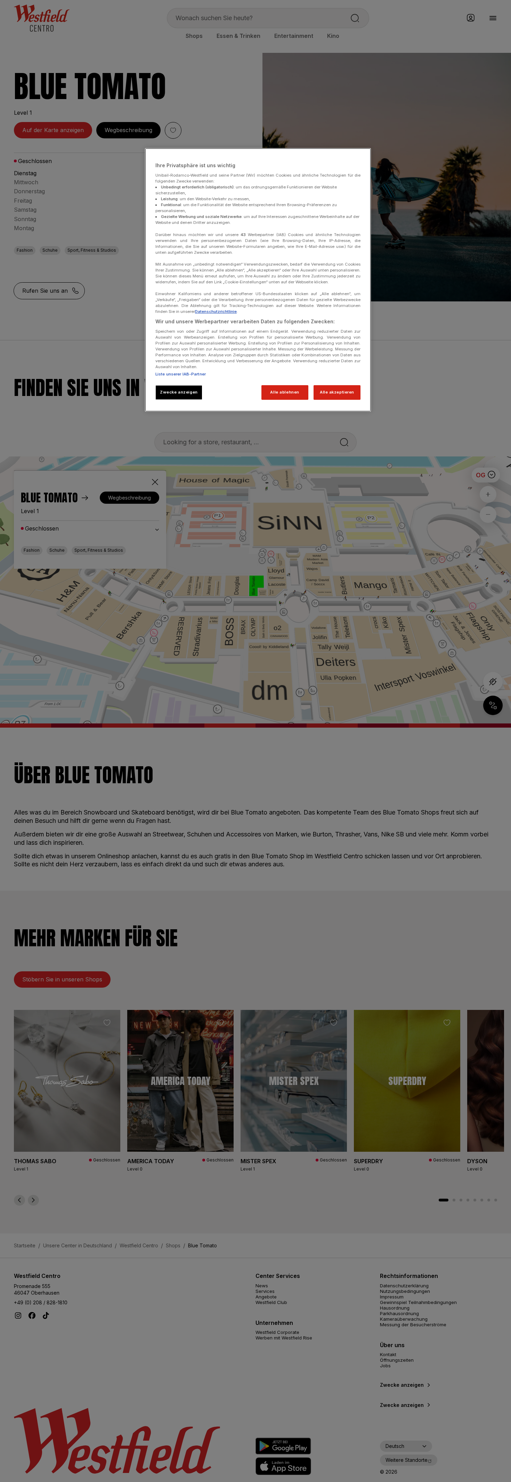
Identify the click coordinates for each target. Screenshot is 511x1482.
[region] (258, 280)
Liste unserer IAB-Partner (180, 374)
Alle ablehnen (284, 392)
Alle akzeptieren (337, 392)
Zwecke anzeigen (179, 392)
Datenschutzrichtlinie (216, 311)
